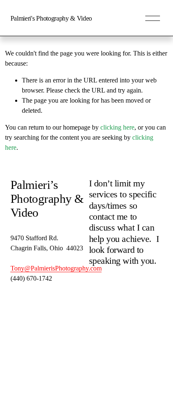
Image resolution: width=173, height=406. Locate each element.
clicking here (117, 127)
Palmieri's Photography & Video (51, 18)
